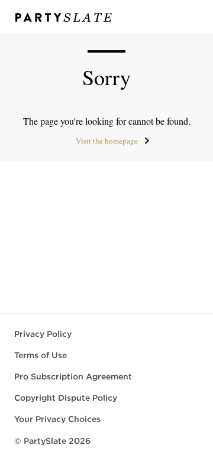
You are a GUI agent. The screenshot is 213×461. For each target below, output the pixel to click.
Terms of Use (40, 355)
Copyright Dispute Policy (65, 397)
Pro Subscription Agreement (73, 376)
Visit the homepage (107, 140)
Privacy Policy (43, 334)
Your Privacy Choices (57, 419)
